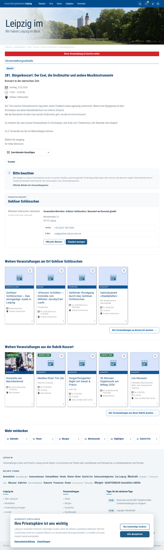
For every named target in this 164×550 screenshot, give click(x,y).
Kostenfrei (69, 507)
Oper (5, 483)
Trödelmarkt (153, 477)
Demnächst (8, 476)
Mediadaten (10, 503)
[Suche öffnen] (139, 3)
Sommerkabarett (35, 483)
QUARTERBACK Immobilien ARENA (123, 482)
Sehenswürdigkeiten (104, 476)
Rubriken (42, 3)
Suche (29, 47)
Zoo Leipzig (120, 476)
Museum (12, 482)
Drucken (11, 161)
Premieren (58, 482)
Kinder (68, 482)
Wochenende (78, 483)
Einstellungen (43, 541)
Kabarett (48, 482)
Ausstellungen (22, 476)
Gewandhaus (51, 476)
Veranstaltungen (19, 47)
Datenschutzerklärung (24, 541)
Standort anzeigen (76, 242)
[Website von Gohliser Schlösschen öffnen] (24, 211)
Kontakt (8, 512)
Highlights (70, 3)
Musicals (133, 476)
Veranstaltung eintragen (15, 507)
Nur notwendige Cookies (134, 526)
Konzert (36, 47)
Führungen (88, 483)
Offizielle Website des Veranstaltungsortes (30, 185)
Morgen (99, 482)
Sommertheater (36, 476)
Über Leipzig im (11, 499)
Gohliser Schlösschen (49, 47)
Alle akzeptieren (135, 534)
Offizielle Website (54, 242)
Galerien (22, 482)
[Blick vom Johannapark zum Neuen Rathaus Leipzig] (82, 26)
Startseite (8, 47)
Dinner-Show (74, 476)
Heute (59, 3)
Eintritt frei (87, 476)
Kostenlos (81, 3)
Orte (51, 3)
